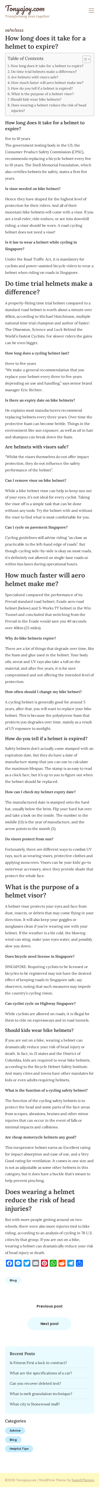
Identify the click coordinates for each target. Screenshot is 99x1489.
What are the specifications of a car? (41, 1373)
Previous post (50, 1306)
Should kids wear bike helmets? (36, 99)
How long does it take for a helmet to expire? (47, 66)
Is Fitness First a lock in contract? (38, 1362)
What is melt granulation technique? (41, 1393)
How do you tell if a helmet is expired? (42, 88)
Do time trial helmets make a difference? (44, 71)
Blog (13, 1280)
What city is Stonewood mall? (35, 1404)
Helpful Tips (19, 1449)
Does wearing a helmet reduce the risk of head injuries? (48, 108)
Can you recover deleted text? (35, 1383)
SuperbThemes (83, 1480)
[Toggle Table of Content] (84, 59)
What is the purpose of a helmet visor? (42, 94)
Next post (50, 1323)
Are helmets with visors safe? (34, 77)
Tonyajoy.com (24, 8)
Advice (15, 1430)
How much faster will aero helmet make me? (47, 82)
